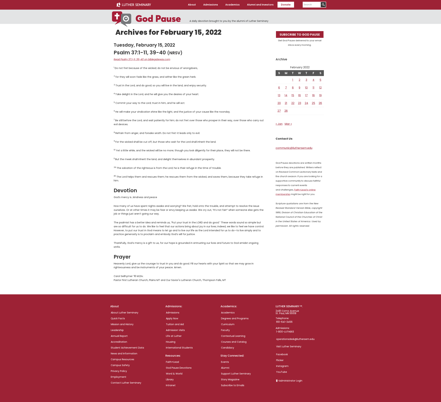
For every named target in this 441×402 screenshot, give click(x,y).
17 (306, 95)
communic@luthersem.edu (294, 148)
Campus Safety (120, 365)
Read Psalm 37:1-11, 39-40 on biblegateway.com (142, 59)
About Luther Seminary (124, 312)
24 (306, 103)
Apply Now (172, 318)
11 (313, 88)
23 (299, 103)
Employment (118, 377)
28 (286, 111)
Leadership (117, 330)
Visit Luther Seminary (288, 346)
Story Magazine (230, 379)
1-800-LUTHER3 (285, 331)
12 (320, 88)
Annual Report (119, 336)
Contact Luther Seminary (126, 382)
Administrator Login (290, 380)
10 (306, 88)
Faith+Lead (172, 362)
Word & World (174, 373)
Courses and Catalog (234, 342)
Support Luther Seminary (236, 373)
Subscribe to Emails (232, 385)
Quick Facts (118, 318)
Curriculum (227, 324)
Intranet (171, 385)
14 (286, 95)
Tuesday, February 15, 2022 (144, 45)
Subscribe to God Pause (300, 34)
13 (279, 95)
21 (286, 103)
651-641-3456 (284, 322)
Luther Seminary (133, 5)
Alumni (225, 368)
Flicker (280, 360)
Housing (170, 342)
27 (279, 111)
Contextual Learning (233, 336)
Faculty (225, 330)
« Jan (279, 124)
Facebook (282, 354)
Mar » (288, 124)
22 (292, 103)
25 (313, 103)
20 (279, 103)
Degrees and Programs (235, 318)
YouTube (281, 372)
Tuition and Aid (175, 324)
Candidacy (227, 347)
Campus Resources (122, 359)
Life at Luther (174, 336)
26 (320, 103)
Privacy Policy (119, 371)
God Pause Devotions (179, 368)
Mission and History (122, 324)
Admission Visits (175, 330)
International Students (179, 347)
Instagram (282, 366)
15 (292, 95)
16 (299, 95)
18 (313, 95)
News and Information (124, 353)
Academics (228, 312)
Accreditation (119, 342)
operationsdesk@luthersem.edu (295, 339)
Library (170, 379)
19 (320, 95)
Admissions (172, 312)
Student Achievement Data (127, 347)
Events (225, 362)
